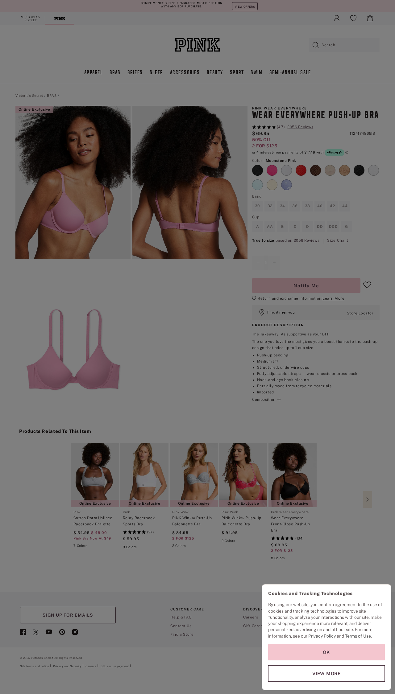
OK (326, 652)
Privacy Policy (322, 636)
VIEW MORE (326, 673)
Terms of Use (358, 636)
